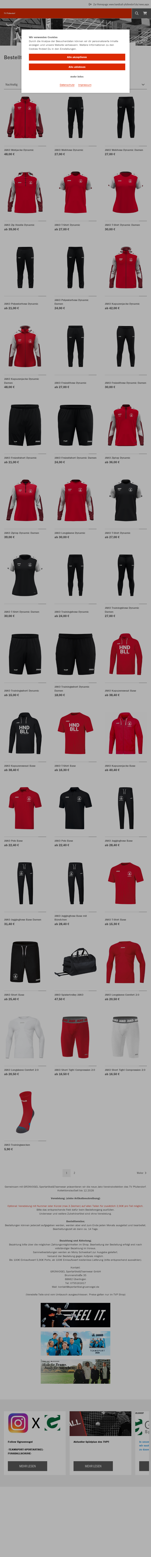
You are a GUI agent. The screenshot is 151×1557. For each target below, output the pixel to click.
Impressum (84, 85)
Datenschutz (67, 85)
